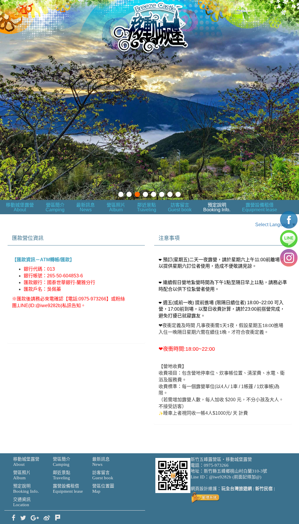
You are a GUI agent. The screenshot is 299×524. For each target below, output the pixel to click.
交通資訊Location (22, 502)
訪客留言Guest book (180, 207)
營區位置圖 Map (103, 489)
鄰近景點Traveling (146, 207)
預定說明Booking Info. (216, 207)
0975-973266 (216, 465)
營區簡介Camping (55, 207)
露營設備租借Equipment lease (259, 207)
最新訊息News (85, 207)
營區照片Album (116, 207)
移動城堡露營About (20, 207)
